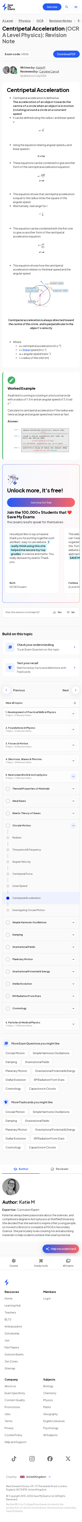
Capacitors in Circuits (42, 1088)
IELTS (8, 1319)
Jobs (7, 1414)
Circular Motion (15, 1053)
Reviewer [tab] (62, 1168)
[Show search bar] (67, 7)
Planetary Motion (16, 1070)
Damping (11, 1062)
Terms (8, 1421)
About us (10, 1386)
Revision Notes (60, 21)
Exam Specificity (15, 1393)
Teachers (10, 1312)
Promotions (12, 1407)
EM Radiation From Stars (49, 1079)
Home (8, 1298)
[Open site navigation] (76, 7)
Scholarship (12, 1333)
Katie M (40, 67)
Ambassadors (13, 1326)
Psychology (51, 1428)
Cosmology (13, 1088)
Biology (48, 1386)
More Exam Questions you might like (35, 1043)
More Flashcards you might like (32, 1102)
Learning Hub (13, 1305)
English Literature (54, 1421)
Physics (25, 21)
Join (7, 1340)
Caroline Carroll (49, 71)
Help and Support (16, 1442)
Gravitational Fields (37, 1062)
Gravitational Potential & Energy (55, 1070)
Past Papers (12, 1347)
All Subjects (50, 1435)
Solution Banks (14, 1354)
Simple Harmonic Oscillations (51, 1053)
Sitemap (10, 1368)
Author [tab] (23, 1168)
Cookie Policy (13, 1435)
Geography (50, 1414)
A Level (7, 21)
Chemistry (49, 1393)
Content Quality (15, 1400)
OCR (39, 21)
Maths (47, 1407)
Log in (47, 1298)
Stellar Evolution (16, 1079)
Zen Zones (11, 1361)
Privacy (9, 1428)
